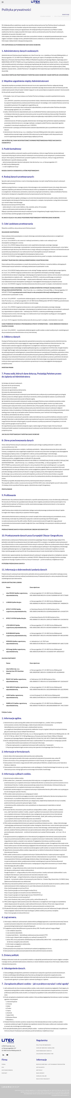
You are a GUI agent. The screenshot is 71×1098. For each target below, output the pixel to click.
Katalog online (41, 1076)
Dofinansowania (7, 1070)
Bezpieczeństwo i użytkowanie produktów (50, 1064)
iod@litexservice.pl (48, 1031)
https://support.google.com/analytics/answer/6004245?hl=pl (22, 892)
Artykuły (39, 1070)
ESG (3, 1067)
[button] (2, 2)
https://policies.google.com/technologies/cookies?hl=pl (20, 890)
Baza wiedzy (40, 1073)
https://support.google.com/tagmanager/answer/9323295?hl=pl (23, 895)
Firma (3, 1064)
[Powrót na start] (35, 2)
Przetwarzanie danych (44, 1050)
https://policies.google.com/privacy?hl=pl (14, 423)
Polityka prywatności (44, 1045)
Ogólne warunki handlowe (45, 1047)
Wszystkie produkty (43, 1078)
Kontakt (4, 1073)
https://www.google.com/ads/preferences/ (16, 913)
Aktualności (40, 1067)
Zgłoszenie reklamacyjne (44, 1053)
